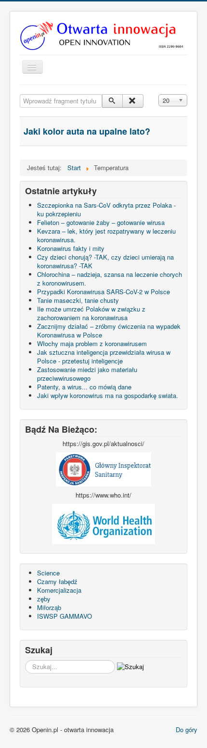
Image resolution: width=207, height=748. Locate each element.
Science (48, 572)
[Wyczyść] (132, 101)
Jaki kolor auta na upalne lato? (87, 131)
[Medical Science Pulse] (103, 468)
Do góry (186, 729)
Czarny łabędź (57, 581)
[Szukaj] (112, 101)
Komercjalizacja (59, 590)
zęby (44, 598)
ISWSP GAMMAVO (64, 616)
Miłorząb (49, 607)
